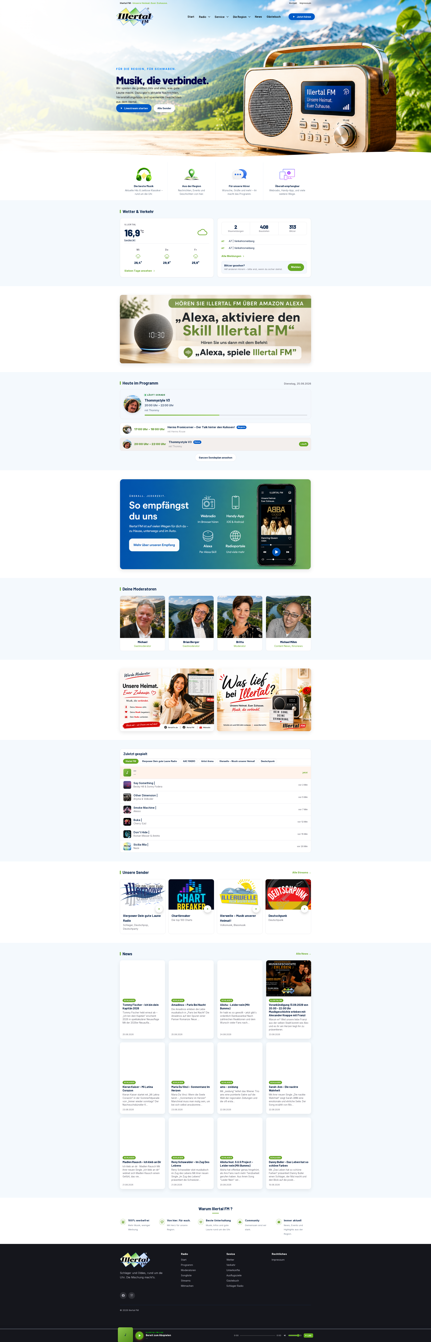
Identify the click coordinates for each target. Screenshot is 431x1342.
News (258, 16)
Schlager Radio (234, 1285)
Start (191, 16)
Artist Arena (207, 761)
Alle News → (303, 953)
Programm (187, 1264)
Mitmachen (187, 1285)
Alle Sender (164, 108)
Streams (186, 1280)
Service (220, 16)
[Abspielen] (139, 1336)
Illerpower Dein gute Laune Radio (159, 761)
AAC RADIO (189, 761)
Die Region (239, 16)
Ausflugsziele (234, 1275)
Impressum (305, 3)
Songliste (186, 1275)
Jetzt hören (304, 16)
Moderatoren (188, 1270)
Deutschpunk (268, 761)
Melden (296, 267)
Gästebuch (274, 16)
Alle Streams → (301, 872)
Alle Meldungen (231, 256)
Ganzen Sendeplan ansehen (215, 457)
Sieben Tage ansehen (138, 270)
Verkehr (230, 1264)
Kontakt (293, 3)
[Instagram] (131, 1295)
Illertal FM (131, 761)
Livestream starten (136, 108)
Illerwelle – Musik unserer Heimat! (237, 761)
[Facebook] (123, 1295)
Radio (202, 16)
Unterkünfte (233, 1270)
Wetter (230, 1259)
